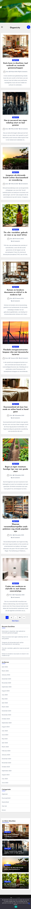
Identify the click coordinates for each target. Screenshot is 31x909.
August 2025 (5, 691)
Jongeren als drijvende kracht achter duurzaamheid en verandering (15, 177)
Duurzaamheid (6, 798)
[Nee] (29, 903)
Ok (16, 906)
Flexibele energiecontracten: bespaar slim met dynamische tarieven (15, 352)
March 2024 (5, 746)
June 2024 (5, 734)
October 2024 (6, 719)
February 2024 (6, 750)
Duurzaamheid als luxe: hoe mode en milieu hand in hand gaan (15, 409)
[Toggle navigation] (2, 27)
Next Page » (15, 620)
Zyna (7, 71)
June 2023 (5, 782)
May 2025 (5, 699)
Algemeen (15, 60)
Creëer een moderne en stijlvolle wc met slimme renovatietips (15, 589)
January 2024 (6, 754)
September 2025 (7, 687)
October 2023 (6, 766)
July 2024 (5, 730)
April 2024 (5, 742)
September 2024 (7, 723)
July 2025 (5, 695)
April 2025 (5, 703)
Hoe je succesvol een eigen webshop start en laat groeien (15, 123)
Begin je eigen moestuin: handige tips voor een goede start (15, 469)
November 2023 (6, 762)
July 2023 (5, 778)
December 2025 (6, 679)
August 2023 (5, 774)
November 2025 (6, 683)
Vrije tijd (4, 806)
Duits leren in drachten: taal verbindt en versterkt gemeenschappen (15, 65)
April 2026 (5, 667)
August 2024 (6, 727)
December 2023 (6, 758)
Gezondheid (5, 802)
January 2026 (6, 675)
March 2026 (5, 671)
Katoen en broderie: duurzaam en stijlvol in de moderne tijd (15, 292)
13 (19, 617)
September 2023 (7, 770)
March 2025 (5, 707)
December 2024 (6, 711)
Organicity (15, 28)
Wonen (4, 810)
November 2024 (6, 715)
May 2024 (5, 738)
